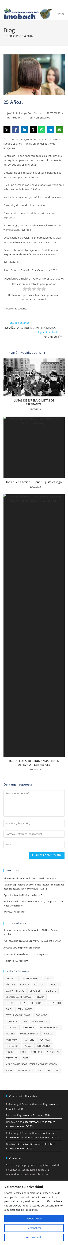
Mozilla (10, 1033)
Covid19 (54, 984)
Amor (48, 978)
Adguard (11, 978)
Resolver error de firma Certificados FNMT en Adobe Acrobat (30, 932)
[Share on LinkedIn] (24, 129)
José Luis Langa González (23, 113)
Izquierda (11, 1021)
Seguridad (53, 1052)
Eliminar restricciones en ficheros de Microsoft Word (30, 878)
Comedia (39, 984)
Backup (24, 984)
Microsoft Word (49, 1027)
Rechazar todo (34, 1237)
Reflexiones (14, 117)
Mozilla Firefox (29, 1033)
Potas (27, 1045)
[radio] (25, 289)
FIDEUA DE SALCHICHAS (15, 960)
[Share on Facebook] (15, 129)
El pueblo (55, 1003)
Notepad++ (12, 1039)
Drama (40, 996)
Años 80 (10, 984)
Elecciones (37, 1003)
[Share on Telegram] (50, 129)
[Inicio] (4, 35)
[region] (34, 1213)
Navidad (49, 1033)
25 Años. (28, 35)
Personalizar (34, 1228)
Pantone (29, 1039)
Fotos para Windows (18, 1015)
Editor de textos (16, 1003)
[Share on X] (6, 129)
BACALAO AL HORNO (14, 911)
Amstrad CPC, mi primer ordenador (21, 947)
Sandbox (36, 1052)
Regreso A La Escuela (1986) (33, 1115)
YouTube (53, 1070)
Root (23, 1052)
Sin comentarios (40, 117)
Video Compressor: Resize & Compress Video (31, 1064)
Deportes (35, 990)
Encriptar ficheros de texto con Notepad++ (25, 954)
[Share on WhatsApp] (41, 129)
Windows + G (25, 1070)
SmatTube (11, 1058)
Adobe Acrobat (31, 978)
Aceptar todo (34, 1218)
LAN (24, 1021)
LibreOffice (28, 1027)
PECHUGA (45, 1039)
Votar (9, 1070)
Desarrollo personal (18, 996)
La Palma (11, 1027)
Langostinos (39, 1021)
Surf (25, 1058)
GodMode (41, 1015)
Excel (9, 1009)
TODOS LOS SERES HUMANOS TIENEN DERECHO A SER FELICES (34, 763)
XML (40, 1070)
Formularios (25, 1009)
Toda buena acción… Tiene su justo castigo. (34, 482)
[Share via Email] (59, 129)
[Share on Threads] (33, 129)
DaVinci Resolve (15, 990)
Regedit (10, 1052)
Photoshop (12, 1045)
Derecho (51, 990)
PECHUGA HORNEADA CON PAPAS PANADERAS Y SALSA (32, 940)
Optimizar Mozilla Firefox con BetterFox (23, 895)
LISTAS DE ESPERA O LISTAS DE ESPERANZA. (34, 402)
